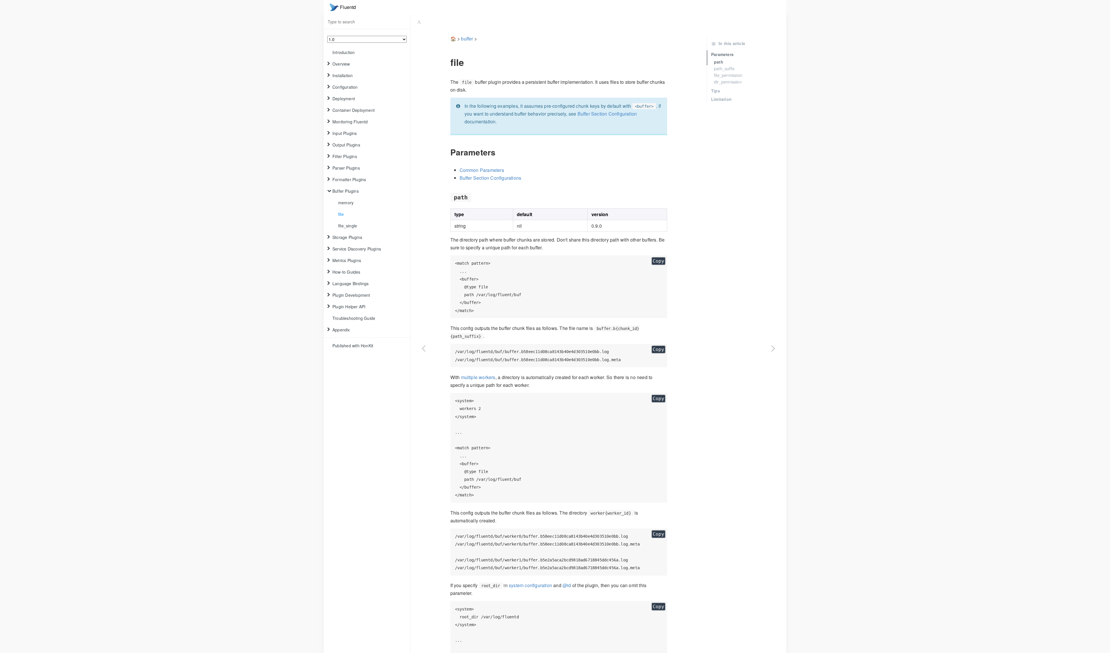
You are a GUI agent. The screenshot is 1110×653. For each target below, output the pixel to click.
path (718, 62)
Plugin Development (351, 295)
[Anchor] (446, 62)
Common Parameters (482, 170)
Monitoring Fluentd (350, 122)
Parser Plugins (346, 168)
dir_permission (728, 82)
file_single (347, 226)
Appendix (341, 330)
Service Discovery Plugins (356, 249)
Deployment (343, 98)
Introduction (343, 52)
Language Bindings (350, 283)
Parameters (722, 54)
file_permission (728, 75)
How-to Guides (346, 272)
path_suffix (724, 68)
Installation (342, 75)
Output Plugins (346, 145)
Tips (715, 91)
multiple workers (478, 377)
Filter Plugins (344, 156)
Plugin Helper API (348, 306)
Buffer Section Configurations (490, 178)
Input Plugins (344, 133)
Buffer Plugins (345, 191)
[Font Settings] (419, 21)
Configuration (345, 87)
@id (567, 585)
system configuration (530, 585)
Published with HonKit (352, 345)
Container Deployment (353, 110)
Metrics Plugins (346, 260)
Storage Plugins (347, 237)
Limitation (721, 99)
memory (346, 202)
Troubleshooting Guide (353, 318)
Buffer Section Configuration (607, 113)
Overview (341, 64)
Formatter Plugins (349, 179)
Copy (658, 261)
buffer (467, 38)
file (341, 214)
